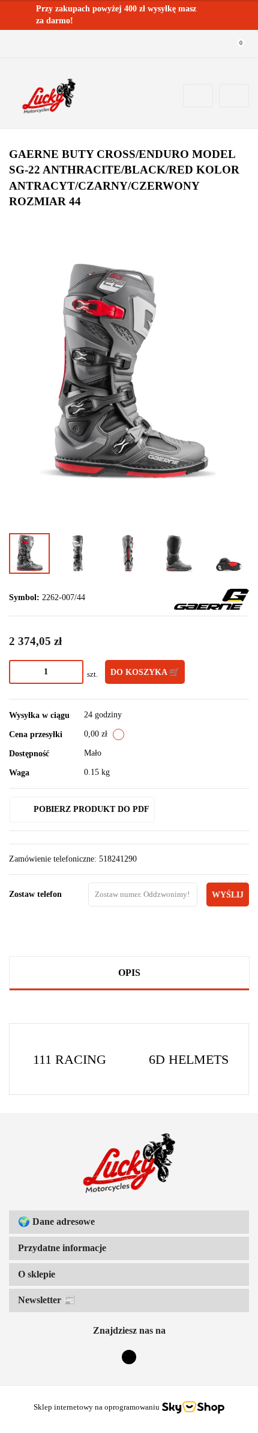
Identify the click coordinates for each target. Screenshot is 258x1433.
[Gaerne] (211, 598)
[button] (129, 1222)
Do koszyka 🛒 (144, 672)
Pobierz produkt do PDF (91, 809)
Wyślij (228, 894)
